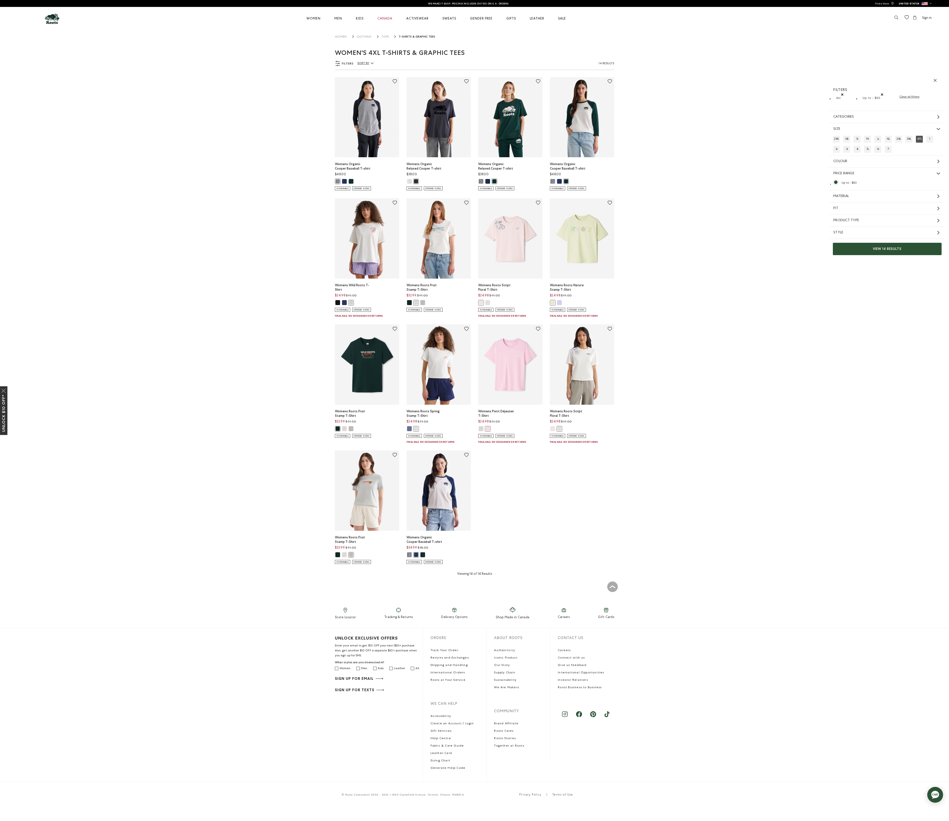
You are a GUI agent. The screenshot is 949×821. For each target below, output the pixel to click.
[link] (884, 3)
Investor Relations (573, 680)
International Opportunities (581, 672)
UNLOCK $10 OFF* (3, 413)
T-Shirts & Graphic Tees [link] (417, 36)
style (838, 232)
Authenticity (504, 650)
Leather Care (441, 753)
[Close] (3, 389)
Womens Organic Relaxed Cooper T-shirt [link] (424, 166)
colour (840, 161)
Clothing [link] (364, 37)
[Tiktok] (607, 716)
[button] (915, 3)
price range (843, 173)
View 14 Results (887, 249)
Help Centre (441, 738)
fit (835, 208)
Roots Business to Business (580, 687)
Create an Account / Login (452, 723)
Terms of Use (562, 795)
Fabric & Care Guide (447, 746)
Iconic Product (506, 658)
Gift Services (441, 731)
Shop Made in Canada (512, 617)
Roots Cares (504, 731)
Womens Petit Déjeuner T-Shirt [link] (496, 413)
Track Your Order (444, 650)
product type (846, 220)
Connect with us (571, 658)
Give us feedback (572, 665)
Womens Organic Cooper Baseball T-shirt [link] (352, 166)
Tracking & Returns (398, 617)
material (841, 196)
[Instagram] (565, 716)
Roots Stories (505, 738)
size (836, 129)
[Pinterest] (593, 716)
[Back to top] (612, 586)
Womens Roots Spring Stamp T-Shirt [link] (423, 413)
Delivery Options (454, 617)
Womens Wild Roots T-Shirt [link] (352, 287)
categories (843, 117)
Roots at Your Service (448, 680)
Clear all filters (909, 97)
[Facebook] (579, 716)
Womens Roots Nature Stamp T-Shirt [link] (567, 287)
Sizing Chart (440, 760)
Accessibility (441, 716)
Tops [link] (385, 37)
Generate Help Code (448, 768)
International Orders (448, 672)
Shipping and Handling (449, 665)
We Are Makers (506, 687)
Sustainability (505, 680)
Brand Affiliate (506, 723)
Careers (564, 617)
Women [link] (341, 37)
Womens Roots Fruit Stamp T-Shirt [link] (422, 287)
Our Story (502, 665)
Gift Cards (606, 617)
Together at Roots (509, 746)
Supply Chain (504, 672)
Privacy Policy (530, 795)
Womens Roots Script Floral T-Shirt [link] (494, 287)
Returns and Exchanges (450, 658)
